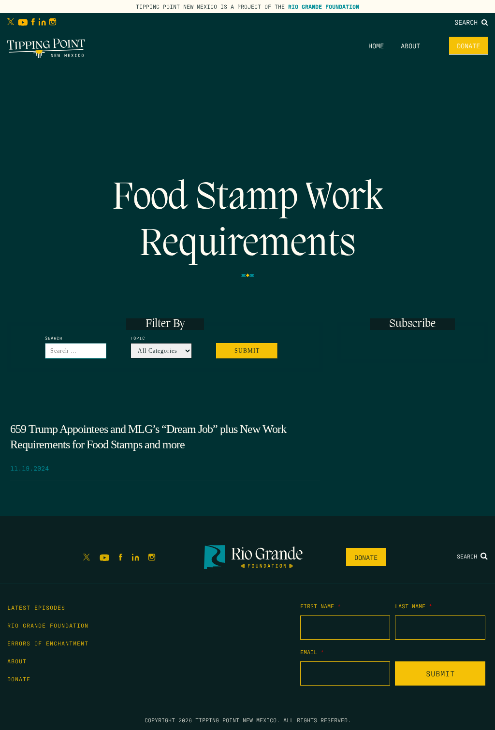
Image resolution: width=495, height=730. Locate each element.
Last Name (413, 606)
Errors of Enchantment (47, 643)
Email (312, 652)
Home (376, 45)
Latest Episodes (36, 607)
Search (467, 21)
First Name (320, 606)
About (410, 45)
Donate (468, 45)
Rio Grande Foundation (323, 6)
